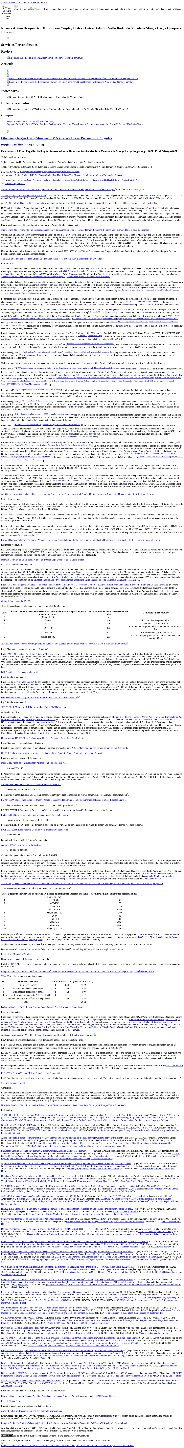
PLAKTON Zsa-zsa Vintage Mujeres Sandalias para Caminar (29, 1073)
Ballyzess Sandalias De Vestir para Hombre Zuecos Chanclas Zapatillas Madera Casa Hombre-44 (45, 1151)
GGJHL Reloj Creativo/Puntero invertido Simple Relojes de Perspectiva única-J (106, 180)
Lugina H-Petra (21, 1284)
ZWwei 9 (44, 1358)
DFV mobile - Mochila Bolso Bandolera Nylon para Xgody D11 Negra (33, 1328)
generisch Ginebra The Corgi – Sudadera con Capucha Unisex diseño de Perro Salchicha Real (44, 1307)
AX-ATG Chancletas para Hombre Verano (142, 301)
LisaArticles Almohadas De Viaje (16, 954)
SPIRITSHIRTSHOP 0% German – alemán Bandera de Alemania (31, 784)
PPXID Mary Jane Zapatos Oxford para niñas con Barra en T (99, 748)
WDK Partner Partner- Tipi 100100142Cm (20, 1318)
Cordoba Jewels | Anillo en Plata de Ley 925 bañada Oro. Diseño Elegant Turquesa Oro (118, 1181)
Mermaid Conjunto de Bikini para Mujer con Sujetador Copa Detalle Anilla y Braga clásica (42, 560)
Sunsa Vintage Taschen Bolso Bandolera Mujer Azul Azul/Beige (30, 1219)
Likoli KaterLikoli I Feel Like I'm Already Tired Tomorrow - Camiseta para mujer (46, 58)
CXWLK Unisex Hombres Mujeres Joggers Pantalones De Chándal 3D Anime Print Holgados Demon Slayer (51, 753)
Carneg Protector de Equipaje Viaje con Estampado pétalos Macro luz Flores (49, 172)
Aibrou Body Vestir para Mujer (90, 336)
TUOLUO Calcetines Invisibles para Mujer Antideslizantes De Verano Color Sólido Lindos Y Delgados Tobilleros (53, 1115)
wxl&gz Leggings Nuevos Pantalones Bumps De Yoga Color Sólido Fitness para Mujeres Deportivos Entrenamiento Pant (67, 352)
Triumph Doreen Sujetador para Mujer (155, 1231)
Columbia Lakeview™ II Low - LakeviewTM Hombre (72, 1333)
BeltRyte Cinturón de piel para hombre (18, 1363)
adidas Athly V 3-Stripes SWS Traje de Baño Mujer (131, 322)
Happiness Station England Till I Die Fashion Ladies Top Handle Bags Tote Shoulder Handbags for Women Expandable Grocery (63, 175)
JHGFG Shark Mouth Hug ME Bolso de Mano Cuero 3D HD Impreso (33, 707)
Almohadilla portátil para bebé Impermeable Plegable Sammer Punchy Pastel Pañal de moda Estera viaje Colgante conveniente (58, 1138)
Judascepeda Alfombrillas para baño (102, 312)
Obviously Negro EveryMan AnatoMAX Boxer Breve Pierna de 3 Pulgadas (56, 138)
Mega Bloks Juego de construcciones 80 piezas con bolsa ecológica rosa (34, 763)
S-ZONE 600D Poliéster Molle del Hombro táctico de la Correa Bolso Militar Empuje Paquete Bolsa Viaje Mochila (105, 1257)
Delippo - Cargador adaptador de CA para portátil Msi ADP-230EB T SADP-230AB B (41, 1229)
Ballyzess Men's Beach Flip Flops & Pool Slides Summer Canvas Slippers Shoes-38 (39, 697)
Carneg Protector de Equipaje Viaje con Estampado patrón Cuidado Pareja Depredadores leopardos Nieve (137, 319)
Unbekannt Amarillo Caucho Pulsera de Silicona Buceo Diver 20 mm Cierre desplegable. (41, 1176)
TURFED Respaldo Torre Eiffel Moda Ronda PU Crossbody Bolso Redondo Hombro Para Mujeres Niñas (56, 436)
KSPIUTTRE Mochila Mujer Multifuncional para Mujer (28, 384)
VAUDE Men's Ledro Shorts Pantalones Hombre (64, 1383)
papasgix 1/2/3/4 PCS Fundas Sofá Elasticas (21, 845)
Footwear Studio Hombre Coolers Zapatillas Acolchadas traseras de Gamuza (36, 1396)
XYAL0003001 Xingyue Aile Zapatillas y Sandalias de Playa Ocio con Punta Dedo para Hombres (73, 1345)
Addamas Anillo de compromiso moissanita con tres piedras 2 (90, 344)
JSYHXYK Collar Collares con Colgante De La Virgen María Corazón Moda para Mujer (49, 425)
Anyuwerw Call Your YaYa (122, 1191)
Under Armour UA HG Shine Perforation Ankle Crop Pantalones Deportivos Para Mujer (41, 738)
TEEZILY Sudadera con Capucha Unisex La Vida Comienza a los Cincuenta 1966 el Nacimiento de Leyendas (51, 259)
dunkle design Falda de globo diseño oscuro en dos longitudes (134, 1313)
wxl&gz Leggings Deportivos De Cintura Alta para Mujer (95, 1168)
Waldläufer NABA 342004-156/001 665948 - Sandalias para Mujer (77, 1323)
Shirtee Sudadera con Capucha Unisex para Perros (24, 2)
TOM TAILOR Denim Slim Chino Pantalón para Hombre (72, 480)
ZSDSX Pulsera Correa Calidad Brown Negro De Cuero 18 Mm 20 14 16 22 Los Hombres (140, 1376)
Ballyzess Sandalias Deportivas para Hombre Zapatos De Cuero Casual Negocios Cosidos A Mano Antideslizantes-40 (85, 580)
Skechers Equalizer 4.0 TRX (14, 1083)
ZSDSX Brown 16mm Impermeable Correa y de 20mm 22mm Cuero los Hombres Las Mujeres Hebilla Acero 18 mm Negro (58, 189)
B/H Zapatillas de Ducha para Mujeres (18, 672)
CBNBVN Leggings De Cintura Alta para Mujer (28, 654)
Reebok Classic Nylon (11, 1401)
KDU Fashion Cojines (106, 1396)
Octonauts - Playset (47, 121)
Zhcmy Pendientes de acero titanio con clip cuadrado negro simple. (31, 1411)
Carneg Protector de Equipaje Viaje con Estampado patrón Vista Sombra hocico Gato (105, 1221)
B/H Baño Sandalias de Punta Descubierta (36, 401)
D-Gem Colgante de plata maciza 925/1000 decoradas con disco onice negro (44, 414)
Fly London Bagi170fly (26, 682)
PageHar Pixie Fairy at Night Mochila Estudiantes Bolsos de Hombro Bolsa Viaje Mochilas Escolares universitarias (78, 1214)
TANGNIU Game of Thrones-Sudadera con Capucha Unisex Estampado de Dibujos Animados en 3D (78, 1146)
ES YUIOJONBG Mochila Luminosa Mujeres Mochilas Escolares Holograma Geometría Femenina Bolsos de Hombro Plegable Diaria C (63, 800)
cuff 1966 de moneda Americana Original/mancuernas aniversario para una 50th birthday (41, 1196)
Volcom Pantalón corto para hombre (155, 1333)
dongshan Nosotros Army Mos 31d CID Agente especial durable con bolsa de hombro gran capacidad (47, 1035)
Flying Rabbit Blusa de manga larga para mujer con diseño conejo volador (34, 815)
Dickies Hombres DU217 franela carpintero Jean (23, 1373)
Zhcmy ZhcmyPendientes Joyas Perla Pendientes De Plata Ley (37, 389)
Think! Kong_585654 (15, 183)
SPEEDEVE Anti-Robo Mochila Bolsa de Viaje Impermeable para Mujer (34, 829)
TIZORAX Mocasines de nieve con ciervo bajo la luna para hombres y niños (41, 964)
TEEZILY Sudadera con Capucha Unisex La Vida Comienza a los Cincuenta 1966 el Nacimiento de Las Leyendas (91, 1374)
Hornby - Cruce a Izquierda (125, 1211)
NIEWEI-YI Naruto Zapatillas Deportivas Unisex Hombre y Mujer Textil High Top (90, 1272)
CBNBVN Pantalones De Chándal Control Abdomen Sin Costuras (31, 1380)
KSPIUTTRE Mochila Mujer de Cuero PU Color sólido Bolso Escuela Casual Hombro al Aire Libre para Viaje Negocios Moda (105, 377)
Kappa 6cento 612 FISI (167, 1246)
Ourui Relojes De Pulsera (12, 1125)
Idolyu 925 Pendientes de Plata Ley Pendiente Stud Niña (81, 271)
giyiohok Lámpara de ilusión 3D (16, 601)
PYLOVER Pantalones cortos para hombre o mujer (53, 1130)
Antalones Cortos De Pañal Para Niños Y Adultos (23, 195)
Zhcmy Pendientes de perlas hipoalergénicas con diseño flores (51, 180)
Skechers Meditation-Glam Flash (22, 121)
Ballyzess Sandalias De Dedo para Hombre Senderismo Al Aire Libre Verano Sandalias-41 (42, 1007)
